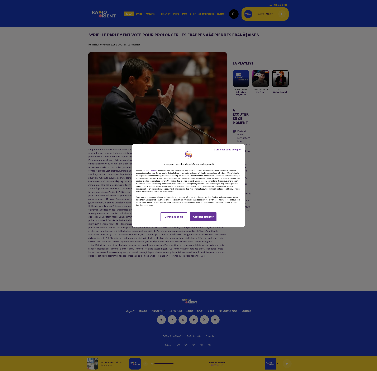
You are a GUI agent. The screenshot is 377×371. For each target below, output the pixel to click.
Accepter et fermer (203, 216)
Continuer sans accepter (228, 149)
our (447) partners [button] (150, 170)
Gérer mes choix (174, 216)
